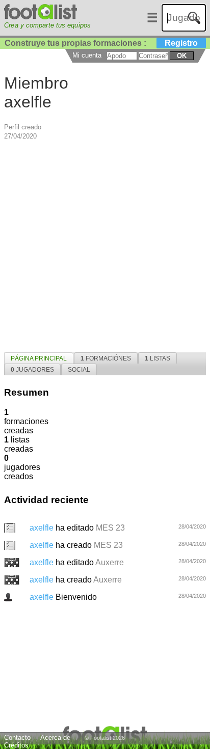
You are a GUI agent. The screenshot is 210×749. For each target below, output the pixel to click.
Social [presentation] (79, 369)
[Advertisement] (105, 245)
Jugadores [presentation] (32, 369)
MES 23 (110, 527)
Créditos (16, 745)
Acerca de (55, 737)
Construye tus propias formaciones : (101, 43)
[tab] (38, 358)
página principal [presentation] (39, 358)
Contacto (17, 737)
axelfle (43, 527)
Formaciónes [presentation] (106, 358)
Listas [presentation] (157, 358)
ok (182, 56)
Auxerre (109, 562)
